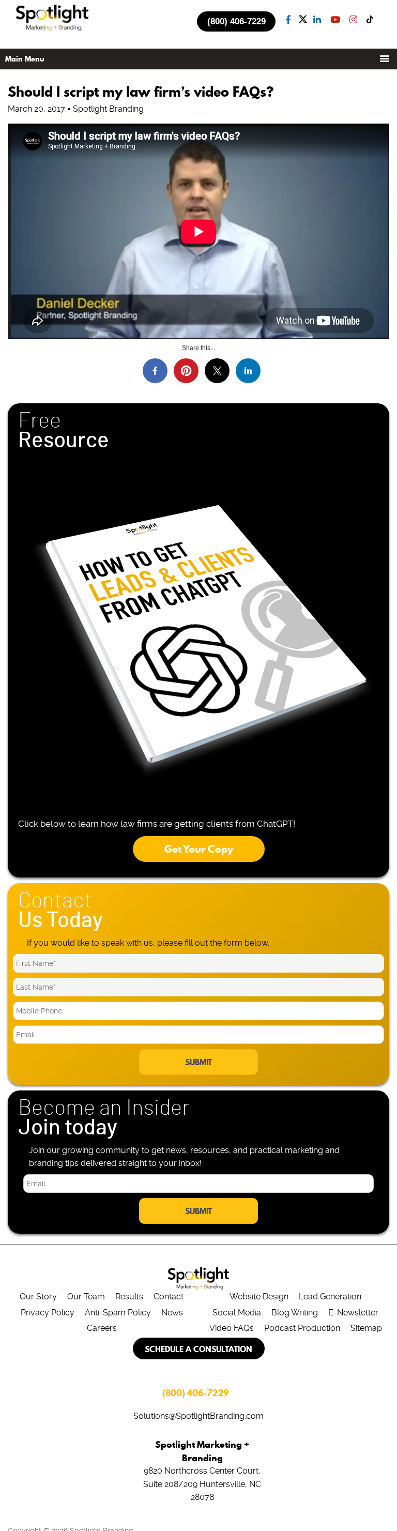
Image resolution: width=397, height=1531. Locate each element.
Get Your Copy (198, 849)
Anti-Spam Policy (118, 1312)
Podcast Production (302, 1328)
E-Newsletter (353, 1312)
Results (129, 1296)
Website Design (259, 1296)
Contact (169, 1296)
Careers (102, 1328)
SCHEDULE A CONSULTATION (198, 1349)
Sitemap (366, 1328)
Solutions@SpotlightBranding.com (198, 1416)
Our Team (86, 1296)
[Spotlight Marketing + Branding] (52, 29)
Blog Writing (294, 1312)
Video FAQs (231, 1328)
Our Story (38, 1296)
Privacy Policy (47, 1312)
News (172, 1312)
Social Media (236, 1312)
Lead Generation (330, 1296)
